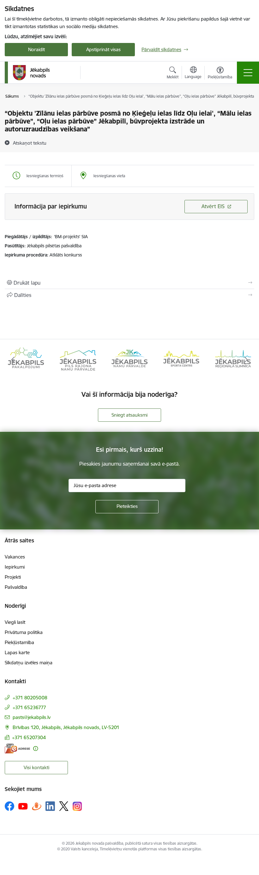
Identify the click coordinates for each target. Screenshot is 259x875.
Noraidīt (36, 49)
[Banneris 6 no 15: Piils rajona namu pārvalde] (78, 359)
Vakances (15, 557)
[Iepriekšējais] (13, 360)
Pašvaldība (16, 587)
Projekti (13, 577)
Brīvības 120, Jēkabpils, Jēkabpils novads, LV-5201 (66, 727)
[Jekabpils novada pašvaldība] (31, 72)
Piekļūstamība (19, 642)
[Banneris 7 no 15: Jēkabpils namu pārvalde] (129, 359)
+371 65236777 (29, 707)
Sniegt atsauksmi (129, 415)
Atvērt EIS (213, 206)
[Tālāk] (246, 360)
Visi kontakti (36, 767)
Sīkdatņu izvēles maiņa (28, 663)
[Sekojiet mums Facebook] (9, 806)
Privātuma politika (24, 632)
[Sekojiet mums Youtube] (23, 806)
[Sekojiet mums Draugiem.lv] (36, 806)
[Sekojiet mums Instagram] (77, 806)
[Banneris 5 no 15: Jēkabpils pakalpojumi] (26, 359)
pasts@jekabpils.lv (32, 717)
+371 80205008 (30, 698)
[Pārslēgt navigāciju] (248, 73)
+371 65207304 (29, 737)
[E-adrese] (17, 748)
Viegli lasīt (15, 622)
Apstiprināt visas (103, 49)
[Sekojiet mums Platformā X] (64, 806)
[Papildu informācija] (35, 748)
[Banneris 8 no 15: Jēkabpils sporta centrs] (181, 359)
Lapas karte (17, 652)
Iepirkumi (15, 567)
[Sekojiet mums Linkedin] (50, 806)
